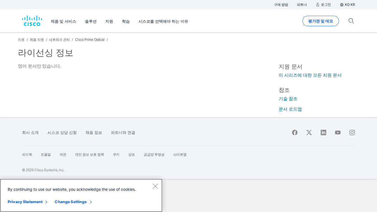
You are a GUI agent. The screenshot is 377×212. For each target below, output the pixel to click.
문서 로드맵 (290, 109)
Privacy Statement (25, 201)
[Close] (155, 186)
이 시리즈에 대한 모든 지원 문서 (310, 75)
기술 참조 (288, 98)
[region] (81, 195)
